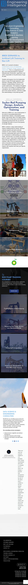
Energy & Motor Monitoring (10, 558)
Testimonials (6, 546)
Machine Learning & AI (9, 555)
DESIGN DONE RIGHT (14, 583)
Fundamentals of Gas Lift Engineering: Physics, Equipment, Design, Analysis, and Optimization (13, 68)
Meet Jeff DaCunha (8, 544)
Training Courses (8, 553)
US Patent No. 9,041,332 (20, 573)
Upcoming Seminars (8, 542)
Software (6, 557)
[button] (2, 262)
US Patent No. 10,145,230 (20, 571)
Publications (6, 560)
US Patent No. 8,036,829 (20, 576)
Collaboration (7, 540)
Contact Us (6, 548)
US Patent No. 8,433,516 (20, 575)
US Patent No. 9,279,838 (20, 572)
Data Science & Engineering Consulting (13, 551)
